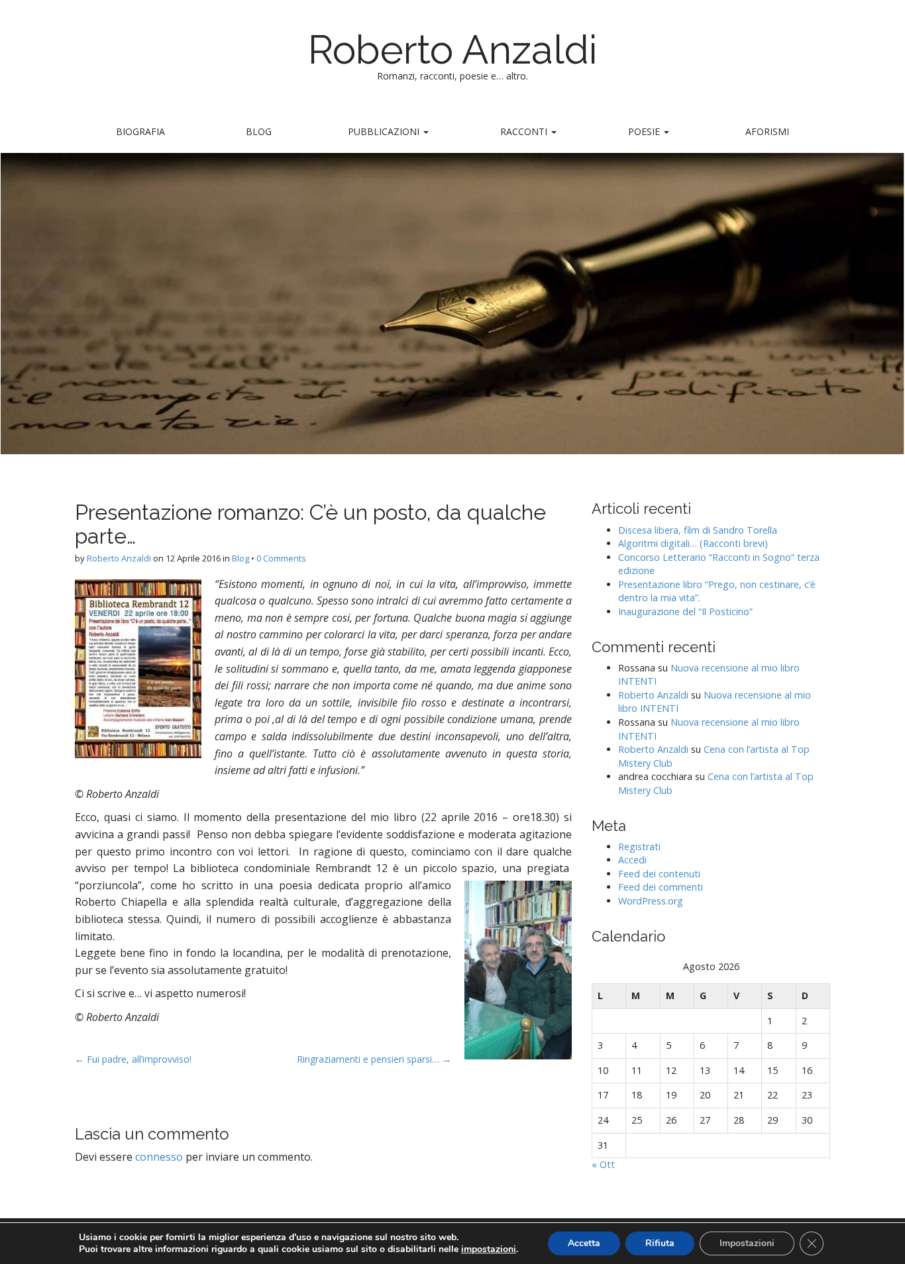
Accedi (632, 859)
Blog (259, 131)
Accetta (584, 1243)
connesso (159, 1156)
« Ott (603, 1164)
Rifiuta (659, 1243)
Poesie (645, 131)
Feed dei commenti (660, 887)
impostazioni (488, 1249)
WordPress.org (650, 901)
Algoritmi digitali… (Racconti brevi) (693, 543)
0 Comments (281, 558)
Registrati (639, 846)
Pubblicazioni (385, 131)
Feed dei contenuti (659, 873)
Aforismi (767, 131)
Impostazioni (746, 1243)
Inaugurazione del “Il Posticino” (685, 611)
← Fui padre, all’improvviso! (133, 1059)
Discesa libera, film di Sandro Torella (697, 530)
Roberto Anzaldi (453, 49)
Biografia (140, 131)
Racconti (525, 131)
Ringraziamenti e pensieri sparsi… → (374, 1059)
